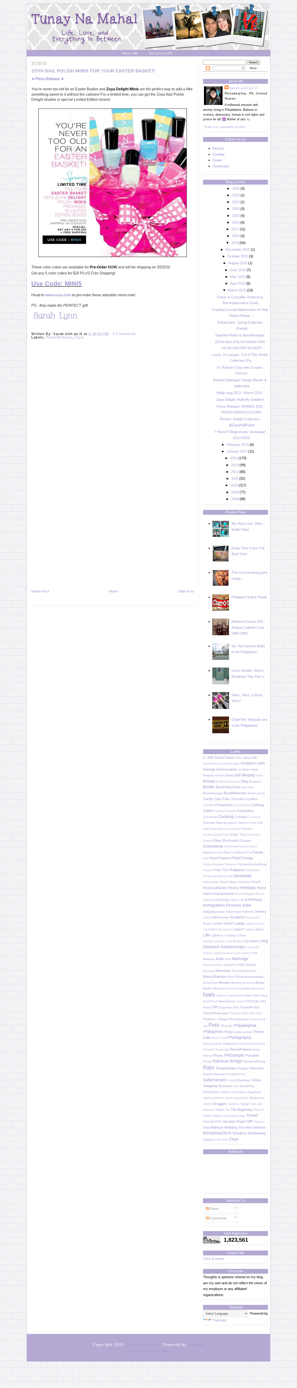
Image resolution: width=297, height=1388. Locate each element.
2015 (235, 243)
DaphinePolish (247, 822)
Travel (252, 1115)
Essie (219, 852)
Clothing (258, 805)
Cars (217, 799)
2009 (235, 492)
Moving (236, 982)
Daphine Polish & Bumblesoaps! (240, 335)
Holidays (248, 887)
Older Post (186, 591)
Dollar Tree (238, 834)
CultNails (241, 817)
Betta (259, 775)
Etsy (227, 852)
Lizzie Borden (233, 941)
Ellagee (245, 840)
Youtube (218, 154)
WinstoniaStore (217, 1133)
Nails (209, 994)
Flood (213, 858)
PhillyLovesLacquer (238, 1032)
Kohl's (256, 917)
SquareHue (241, 1098)
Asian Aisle (250, 769)
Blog (245, 781)
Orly (236, 1007)
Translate (219, 1320)
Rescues (257, 1068)
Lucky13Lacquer (222, 953)
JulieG (207, 917)
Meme (251, 965)
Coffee (208, 811)
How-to (259, 894)
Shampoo (243, 1080)
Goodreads (220, 166)
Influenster (233, 911)
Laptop (239, 923)
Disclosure (229, 829)
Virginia (259, 1121)
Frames (208, 870)
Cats (225, 799)
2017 (235, 229)
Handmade (244, 882)
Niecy (264, 995)
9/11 (239, 757)
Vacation (228, 1121)
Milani (231, 976)
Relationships (226, 1068)
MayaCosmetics (213, 965)
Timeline (217, 1116)
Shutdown (225, 1086)
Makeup (209, 959)
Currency (254, 817)
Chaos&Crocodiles (244, 799)
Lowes (207, 953)
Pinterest (229, 1044)
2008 (235, 499)
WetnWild (245, 1127)
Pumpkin (252, 1055)
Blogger (196, 1344)
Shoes (256, 1080)
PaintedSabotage (215, 1013)
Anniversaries (226, 769)
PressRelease (59, 337)
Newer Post (40, 591)
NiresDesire (227, 1001)
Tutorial (208, 1121)
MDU (242, 965)
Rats (208, 1067)
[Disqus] (112, 407)
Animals (209, 769)
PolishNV (209, 1049)
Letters (259, 929)
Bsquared (247, 787)
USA (218, 1121)
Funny (207, 876)
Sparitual (254, 1092)
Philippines (213, 1031)
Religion (243, 1068)
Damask (209, 822)
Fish (205, 858)
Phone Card (219, 1037)
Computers (245, 811)
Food (236, 858)
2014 (234, 458)
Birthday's (210, 781)
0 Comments (124, 334)
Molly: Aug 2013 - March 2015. (240, 393)
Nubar (240, 1001)
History (233, 888)
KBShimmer (220, 917)
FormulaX (231, 864)
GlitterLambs (211, 882)
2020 (235, 209)
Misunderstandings (250, 976)
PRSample (234, 1055)
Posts (214, 1209)
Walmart (217, 1127)
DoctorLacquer (212, 834)
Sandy (232, 1080)
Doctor (247, 829)
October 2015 (237, 256)
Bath (237, 775)
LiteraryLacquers (213, 941)
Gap (214, 876)
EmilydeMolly (213, 846)
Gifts (230, 876)
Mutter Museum (214, 988)
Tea (227, 1109)
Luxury (245, 953)
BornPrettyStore (228, 787)
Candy (208, 799)
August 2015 (237, 263)
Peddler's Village (215, 1019)
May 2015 (237, 277)
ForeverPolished (213, 864)
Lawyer (238, 929)
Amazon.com (252, 763)
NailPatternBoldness (252, 988)
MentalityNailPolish (244, 971)
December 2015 (238, 249)
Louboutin (253, 947)
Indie (246, 905)
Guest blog (228, 882)
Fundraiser (253, 870)
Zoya (78, 337)
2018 (235, 222)
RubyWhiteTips (235, 1074)
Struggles (220, 1104)
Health (256, 882)
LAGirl (228, 923)
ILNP (241, 900)
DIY (239, 829)
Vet (250, 1121)
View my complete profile (224, 127)
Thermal (258, 1109)
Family (258, 852)
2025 (235, 195)
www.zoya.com (58, 295)
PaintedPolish (250, 1007)
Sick (236, 1086)
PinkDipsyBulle (212, 1044)
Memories (223, 971)
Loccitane (250, 941)
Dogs (226, 834)
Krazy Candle (213, 923)
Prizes (218, 1055)
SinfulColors (212, 1092)
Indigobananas (214, 911)
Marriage (240, 958)
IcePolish (209, 900)
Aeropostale (232, 763)
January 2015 (237, 451)
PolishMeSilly (256, 1044)
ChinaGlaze (224, 805)
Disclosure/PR (161, 53)
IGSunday (222, 900)
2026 (235, 188)
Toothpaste (230, 1116)
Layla (249, 929)
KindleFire (237, 917)
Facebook (238, 852)
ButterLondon (256, 793)
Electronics (231, 840)
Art (240, 769)
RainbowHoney (254, 1061)
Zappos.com (212, 1139)
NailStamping (236, 995)
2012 (235, 472)
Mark (228, 959)
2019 (235, 216)
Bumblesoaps (213, 793)
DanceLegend (226, 822)
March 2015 (237, 290)
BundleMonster (235, 793)
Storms (207, 1104)
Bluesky (218, 148)
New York (252, 995)
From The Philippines (229, 870)
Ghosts (222, 876)
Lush (237, 953)
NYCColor (252, 1001)
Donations (253, 834)
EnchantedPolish (235, 846)
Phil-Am (226, 1026)
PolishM (242, 1044)
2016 (235, 236)
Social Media (239, 1092)
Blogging (255, 781)
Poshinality (222, 1049)
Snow (226, 1092)
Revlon (208, 1074)
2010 (234, 485)
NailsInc (222, 995)
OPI (214, 1007)
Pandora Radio (239, 1013)
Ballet (229, 775)
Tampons (233, 1104)
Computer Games (225, 811)
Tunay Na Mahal (142, 1344)
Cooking (225, 816)
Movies (224, 982)
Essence (209, 852)
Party (259, 1013)
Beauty (248, 775)
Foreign (247, 858)
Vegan (241, 1121)
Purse (207, 1061)
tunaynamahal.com (148, 1351)
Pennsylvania (238, 1019)
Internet (248, 911)
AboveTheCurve (213, 763)
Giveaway (242, 875)
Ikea (234, 900)
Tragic (242, 1116)
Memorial (209, 971)
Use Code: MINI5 (56, 283)
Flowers (224, 858)
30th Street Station (221, 757)
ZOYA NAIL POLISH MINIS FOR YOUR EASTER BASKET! (93, 70)
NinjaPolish (210, 1001)
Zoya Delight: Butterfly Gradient (240, 399)
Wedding (230, 1127)
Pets (214, 1025)
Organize (225, 1007)
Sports (229, 1098)
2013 (235, 465)
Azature (220, 775)
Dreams (208, 840)
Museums (248, 982)
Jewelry (260, 911)
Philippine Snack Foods (249, 597)
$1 (204, 757)
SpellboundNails (213, 1098)
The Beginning (241, 1109)
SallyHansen (214, 1080)
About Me (130, 53)
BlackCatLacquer (230, 781)
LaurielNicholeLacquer (217, 929)
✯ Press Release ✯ (47, 79)
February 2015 (238, 444)
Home (113, 591)
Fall (249, 852)
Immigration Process (222, 905)
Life (206, 935)
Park (252, 1013)
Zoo (225, 1139)
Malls (220, 959)
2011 (234, 478)
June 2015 (238, 270)
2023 (235, 202)
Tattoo (219, 1109)
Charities (208, 805)
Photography (239, 1037)
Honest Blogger (244, 894)
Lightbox (217, 935)
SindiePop (247, 1086)
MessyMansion (214, 976)
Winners (259, 1127)
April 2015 (237, 283)
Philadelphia (244, 1025)
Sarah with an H (243, 88)
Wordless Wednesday (249, 1133)
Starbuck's (256, 1098)
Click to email (213, 1259)
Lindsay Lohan (235, 935)
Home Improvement (218, 894)
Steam (217, 160)
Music (260, 982)
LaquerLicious (254, 923)
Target (245, 1104)
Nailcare (232, 988)
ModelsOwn (210, 982)
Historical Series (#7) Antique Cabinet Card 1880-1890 (248, 627)
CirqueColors (242, 805)
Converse (210, 817)
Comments (218, 1218)
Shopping (210, 1086)
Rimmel (219, 1074)
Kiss (249, 917)
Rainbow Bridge (227, 1061)
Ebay (218, 840)
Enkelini (252, 846)
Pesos (253, 1019)
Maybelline (231, 965)
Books (209, 787)
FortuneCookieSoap (252, 864)
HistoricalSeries (215, 888)
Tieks (207, 1116)
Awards (208, 775)
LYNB (253, 953)
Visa (206, 1127)
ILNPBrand (253, 900)
